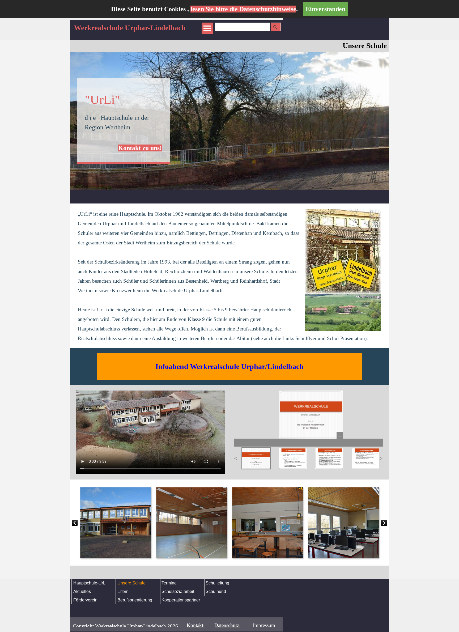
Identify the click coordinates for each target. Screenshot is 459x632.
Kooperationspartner (181, 600)
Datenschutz (226, 625)
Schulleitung (217, 583)
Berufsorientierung (134, 600)
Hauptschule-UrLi (90, 583)
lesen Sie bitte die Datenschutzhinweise (243, 9)
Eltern (123, 591)
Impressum (264, 625)
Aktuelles (82, 591)
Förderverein (85, 600)
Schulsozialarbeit (178, 591)
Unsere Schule (131, 583)
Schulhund (216, 591)
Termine (169, 583)
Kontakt (195, 625)
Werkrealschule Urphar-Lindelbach (129, 28)
